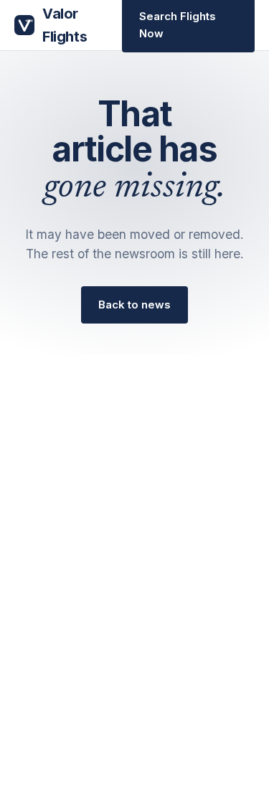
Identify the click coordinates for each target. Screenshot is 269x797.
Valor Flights (64, 25)
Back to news (134, 304)
